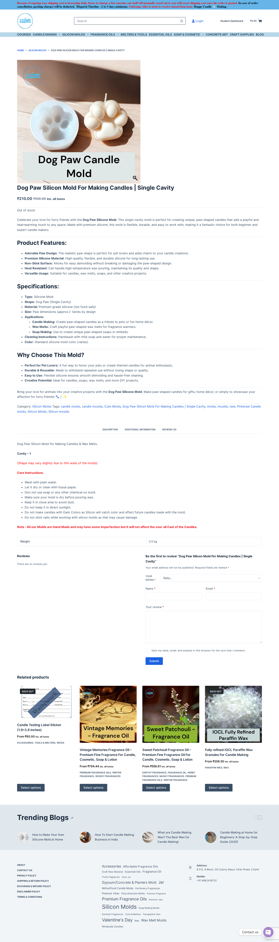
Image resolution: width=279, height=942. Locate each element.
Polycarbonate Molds (133, 893)
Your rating (151, 578)
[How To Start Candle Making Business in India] (85, 837)
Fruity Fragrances (111, 877)
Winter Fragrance (175, 780)
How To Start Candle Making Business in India (114, 837)
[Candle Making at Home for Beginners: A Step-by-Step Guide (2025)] (210, 837)
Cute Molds (112, 406)
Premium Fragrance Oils (95, 772)
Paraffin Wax (213, 767)
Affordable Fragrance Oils (140, 866)
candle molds (70, 406)
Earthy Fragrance (154, 772)
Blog (260, 34)
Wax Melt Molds (153, 920)
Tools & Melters (45, 742)
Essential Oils (160, 34)
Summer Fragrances (112, 914)
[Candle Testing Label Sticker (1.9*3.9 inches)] (45, 702)
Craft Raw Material (112, 871)
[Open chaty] (268, 932)
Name (151, 588)
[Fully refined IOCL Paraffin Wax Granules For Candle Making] (233, 714)
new (232, 406)
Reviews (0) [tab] (169, 429)
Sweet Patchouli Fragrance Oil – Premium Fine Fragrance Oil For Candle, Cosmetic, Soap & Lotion (167, 754)
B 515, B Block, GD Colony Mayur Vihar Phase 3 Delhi (228, 869)
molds (211, 406)
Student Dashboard (231, 20)
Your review (155, 607)
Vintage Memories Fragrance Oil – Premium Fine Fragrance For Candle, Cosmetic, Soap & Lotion (108, 754)
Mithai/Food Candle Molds (117, 888)
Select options (31, 787)
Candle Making (45, 34)
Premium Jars (156, 899)
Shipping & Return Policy (33, 880)
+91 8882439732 (207, 880)
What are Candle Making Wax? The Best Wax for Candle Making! (174, 837)
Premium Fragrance (156, 893)
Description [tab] (110, 429)
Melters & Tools (134, 34)
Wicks (60, 742)
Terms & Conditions (29, 896)
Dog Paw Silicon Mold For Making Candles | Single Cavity (164, 406)
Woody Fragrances (108, 776)
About (21, 865)
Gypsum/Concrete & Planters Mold (129, 882)
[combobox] (126, 21)
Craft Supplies (242, 34)
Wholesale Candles (112, 926)
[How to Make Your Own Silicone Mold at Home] (22, 837)
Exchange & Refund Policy (34, 886)
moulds (223, 406)
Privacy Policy (26, 875)
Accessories (25, 742)
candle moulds (92, 406)
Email (210, 588)
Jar (161, 882)
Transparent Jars (151, 914)
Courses (24, 34)
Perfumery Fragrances (147, 888)
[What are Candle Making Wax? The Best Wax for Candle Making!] (148, 837)
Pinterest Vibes (110, 893)
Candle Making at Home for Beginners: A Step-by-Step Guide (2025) (239, 837)
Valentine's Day (117, 920)
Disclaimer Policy (28, 891)
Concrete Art (217, 34)
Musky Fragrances (171, 776)
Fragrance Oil (177, 772)
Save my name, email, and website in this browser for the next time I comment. (198, 650)
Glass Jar (126, 877)
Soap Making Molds (149, 908)
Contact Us (24, 870)
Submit (154, 661)
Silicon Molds (73, 34)
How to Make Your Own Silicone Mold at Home (48, 837)
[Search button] (181, 21)
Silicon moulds (58, 411)
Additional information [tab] (140, 429)
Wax (226, 767)
